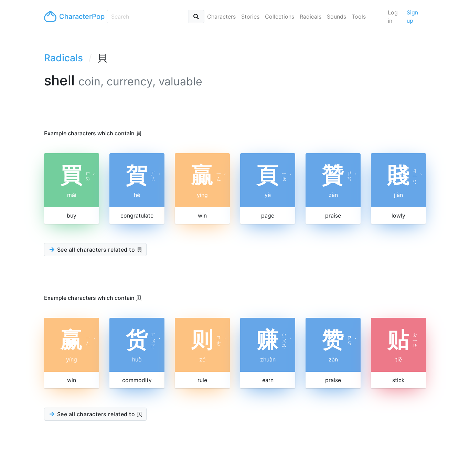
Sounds (336, 16)
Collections (279, 16)
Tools (359, 16)
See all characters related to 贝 (98, 414)
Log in (393, 16)
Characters (221, 16)
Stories (250, 16)
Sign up (412, 16)
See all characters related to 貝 (98, 249)
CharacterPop (80, 16)
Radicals (310, 16)
